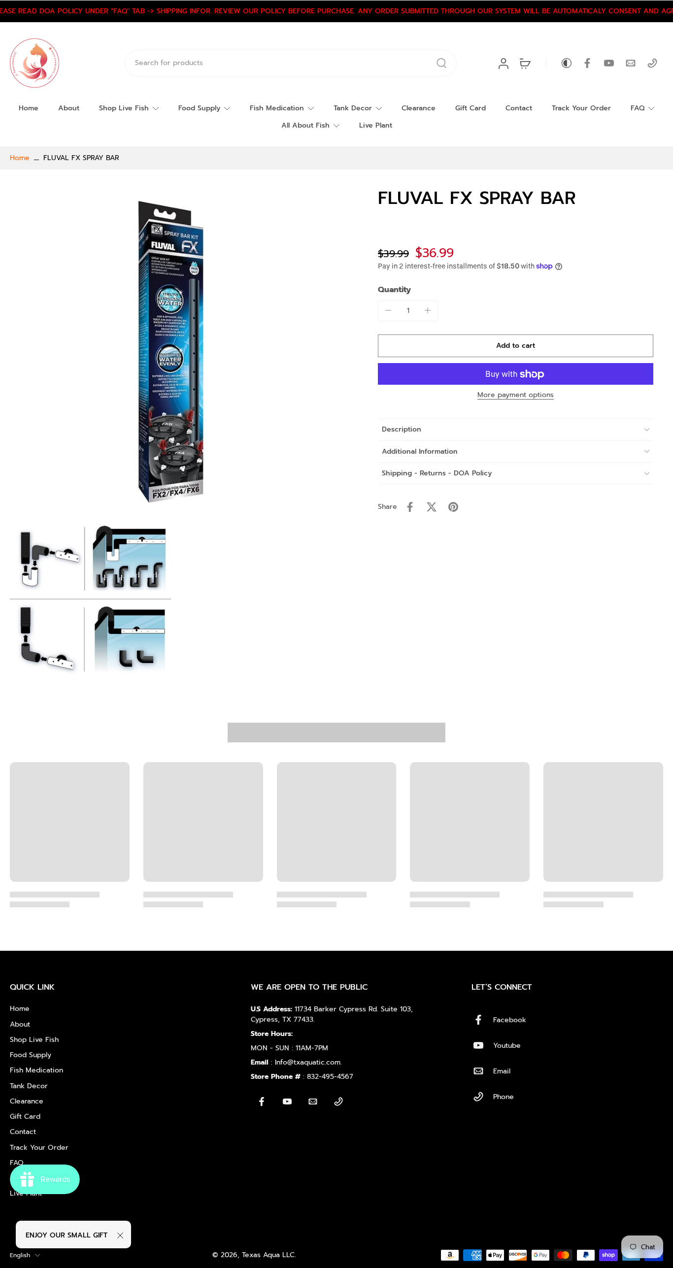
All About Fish (305, 125)
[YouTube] (609, 63)
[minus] (388, 310)
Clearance (419, 108)
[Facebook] (587, 63)
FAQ (637, 108)
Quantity (394, 290)
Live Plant (375, 125)
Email (501, 1071)
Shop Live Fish (124, 108)
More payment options (515, 396)
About (68, 108)
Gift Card (470, 108)
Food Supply (199, 108)
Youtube (507, 1045)
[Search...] (441, 63)
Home (28, 108)
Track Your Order (581, 108)
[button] (515, 346)
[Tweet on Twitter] (431, 507)
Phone (503, 1096)
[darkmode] (559, 63)
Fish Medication (277, 108)
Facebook (509, 1020)
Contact (518, 108)
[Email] (630, 63)
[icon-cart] (525, 63)
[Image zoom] (173, 350)
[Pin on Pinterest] (453, 507)
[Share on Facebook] (410, 507)
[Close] (120, 1235)
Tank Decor (353, 108)
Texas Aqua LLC (268, 1255)
